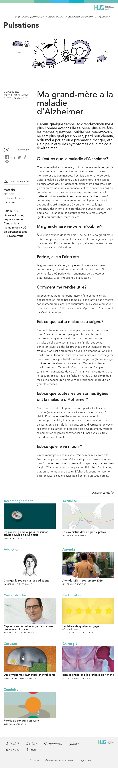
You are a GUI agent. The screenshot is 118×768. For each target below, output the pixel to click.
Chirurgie (69, 644)
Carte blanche (15, 595)
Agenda (68, 549)
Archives (34, 760)
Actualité (69, 501)
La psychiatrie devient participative (84, 532)
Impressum (103, 16)
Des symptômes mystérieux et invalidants (29, 674)
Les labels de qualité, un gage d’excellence (80, 627)
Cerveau (10, 644)
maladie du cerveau (16, 198)
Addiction (11, 549)
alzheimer (9, 194)
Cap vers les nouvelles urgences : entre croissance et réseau (28, 627)
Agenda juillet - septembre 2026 (82, 580)
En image (12, 749)
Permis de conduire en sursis (21, 720)
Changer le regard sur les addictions (26, 580)
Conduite (11, 689)
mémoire (9, 202)
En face (31, 743)
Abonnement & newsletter (80, 16)
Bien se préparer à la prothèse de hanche (88, 674)
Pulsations (21, 25)
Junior (42, 80)
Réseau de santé (55, 16)
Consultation (53, 743)
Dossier (32, 749)
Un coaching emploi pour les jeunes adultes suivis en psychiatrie (26, 533)
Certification (72, 595)
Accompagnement (18, 501)
